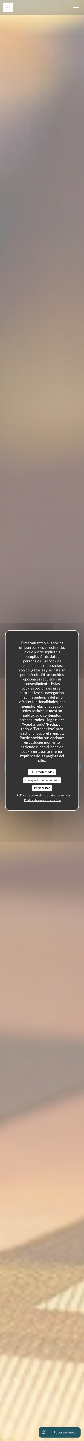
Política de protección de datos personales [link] (43, 795)
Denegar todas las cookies (42, 780)
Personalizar (42, 788)
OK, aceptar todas (42, 772)
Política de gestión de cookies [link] (42, 800)
